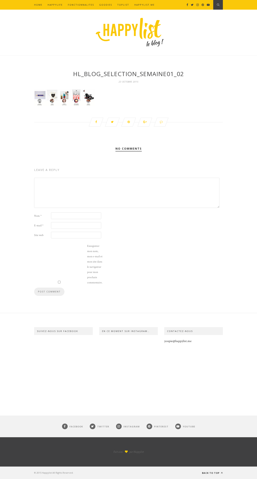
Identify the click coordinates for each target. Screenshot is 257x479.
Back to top (211, 472)
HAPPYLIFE (55, 4)
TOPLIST (123, 4)
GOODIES (105, 4)
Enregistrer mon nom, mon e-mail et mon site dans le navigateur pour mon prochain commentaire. (94, 264)
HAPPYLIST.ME (144, 4)
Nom (38, 216)
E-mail (38, 225)
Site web (39, 235)
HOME (38, 4)
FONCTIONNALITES (81, 4)
